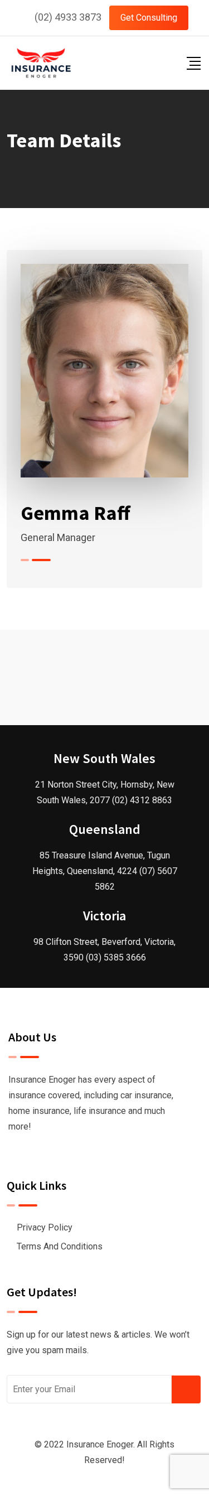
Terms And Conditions (60, 1246)
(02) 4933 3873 (68, 17)
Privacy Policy (44, 1227)
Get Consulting (148, 17)
